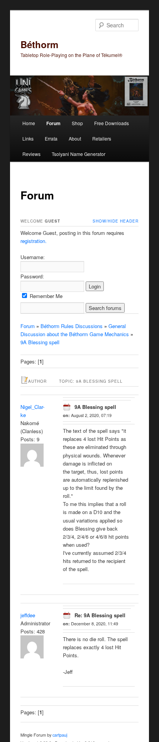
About (75, 138)
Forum (53, 123)
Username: (32, 257)
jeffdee (27, 615)
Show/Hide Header (116, 221)
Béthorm (39, 44)
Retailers (101, 138)
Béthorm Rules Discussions (72, 326)
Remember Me (45, 296)
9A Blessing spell (39, 342)
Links (28, 138)
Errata (51, 138)
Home (28, 123)
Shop (77, 123)
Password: (32, 276)
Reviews (31, 154)
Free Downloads (111, 123)
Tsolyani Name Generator (78, 154)
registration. (33, 241)
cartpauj (59, 735)
